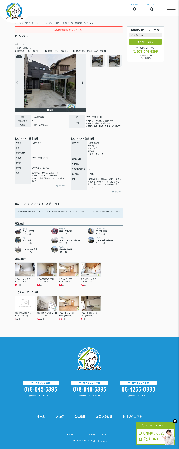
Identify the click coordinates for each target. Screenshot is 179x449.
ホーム (41, 416)
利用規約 (92, 434)
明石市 (23, 48)
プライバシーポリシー (74, 434)
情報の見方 (63, 186)
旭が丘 (28, 48)
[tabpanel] (106, 60)
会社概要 (79, 416)
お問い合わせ (104, 416)
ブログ (60, 416)
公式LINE (151, 438)
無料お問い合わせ (145, 42)
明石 (97, 123)
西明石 (98, 121)
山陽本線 (90, 121)
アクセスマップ (108, 434)
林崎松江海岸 (104, 126)
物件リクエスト (132, 416)
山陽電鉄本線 (91, 126)
